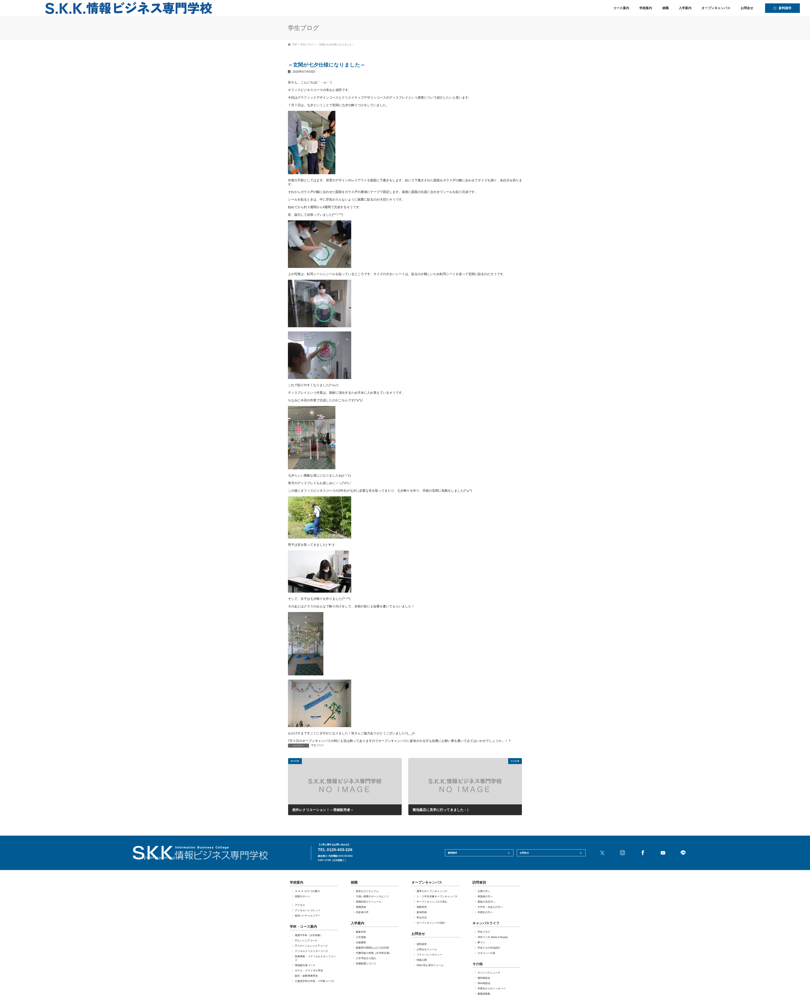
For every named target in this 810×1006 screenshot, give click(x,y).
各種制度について (366, 963)
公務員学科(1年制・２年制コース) (314, 981)
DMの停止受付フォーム (430, 965)
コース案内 (621, 8)
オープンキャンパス (716, 8)
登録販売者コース (305, 965)
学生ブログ (317, 745)
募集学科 (361, 932)
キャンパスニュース (489, 972)
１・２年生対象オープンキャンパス (437, 896)
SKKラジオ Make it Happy (493, 937)
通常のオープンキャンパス (432, 891)
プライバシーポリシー (429, 954)
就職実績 (361, 907)
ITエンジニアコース (306, 940)
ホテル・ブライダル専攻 (309, 970)
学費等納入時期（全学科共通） (374, 953)
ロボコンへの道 (486, 953)
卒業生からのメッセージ (492, 988)
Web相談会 (484, 983)
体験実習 (422, 907)
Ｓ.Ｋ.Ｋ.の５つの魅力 (307, 891)
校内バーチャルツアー (307, 915)
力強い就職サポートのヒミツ (372, 896)
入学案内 (685, 8)
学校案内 (645, 8)
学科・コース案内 (303, 926)
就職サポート (302, 896)
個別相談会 (484, 978)
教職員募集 (484, 993)
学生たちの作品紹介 (489, 947)
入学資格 (361, 937)
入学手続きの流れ (366, 958)
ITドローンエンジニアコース (311, 946)
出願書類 (361, 942)
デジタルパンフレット (307, 910)
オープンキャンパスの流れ (432, 901)
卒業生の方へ (485, 912)
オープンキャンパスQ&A (431, 922)
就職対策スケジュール (368, 901)
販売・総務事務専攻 (306, 976)
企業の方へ (484, 891)
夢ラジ (481, 942)
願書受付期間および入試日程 (372, 947)
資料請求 (785, 8)
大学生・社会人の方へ (490, 907)
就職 (665, 8)
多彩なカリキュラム (367, 891)
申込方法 (422, 917)
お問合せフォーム (427, 949)
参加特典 (422, 912)
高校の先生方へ (486, 901)
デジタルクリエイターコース (311, 951)
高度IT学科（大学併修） (309, 935)
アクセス (300, 905)
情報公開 (422, 960)
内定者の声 (362, 912)
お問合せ (747, 8)
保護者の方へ (485, 896)
